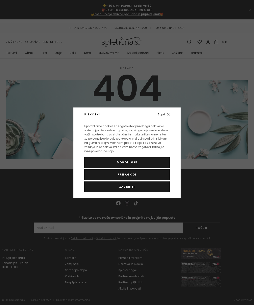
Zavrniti (127, 187)
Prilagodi (127, 174)
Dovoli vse (127, 162)
